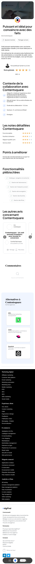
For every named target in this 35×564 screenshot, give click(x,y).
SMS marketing (6, 396)
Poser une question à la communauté (14, 517)
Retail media (5, 450)
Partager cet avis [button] (23, 40)
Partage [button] (12, 250)
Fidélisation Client (7, 418)
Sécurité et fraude (7, 452)
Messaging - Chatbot (8, 421)
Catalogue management (9, 433)
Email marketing (6, 380)
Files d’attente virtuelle (8, 475)
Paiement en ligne (7, 445)
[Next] (30, 237)
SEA (3, 392)
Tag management (7, 494)
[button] (9, 560)
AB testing (5, 482)
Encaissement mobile (8, 470)
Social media (5, 399)
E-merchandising (6, 436)
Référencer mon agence (10, 532)
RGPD (4, 544)
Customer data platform (8, 377)
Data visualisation (7, 489)
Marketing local (6, 384)
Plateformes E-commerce (9, 448)
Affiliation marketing (7, 375)
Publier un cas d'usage (9, 534)
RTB (3, 389)
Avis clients (5, 407)
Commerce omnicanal (8, 465)
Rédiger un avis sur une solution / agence (15, 519)
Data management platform (9, 487)
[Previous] (4, 237)
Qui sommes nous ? (8, 541)
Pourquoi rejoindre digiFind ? (11, 529)
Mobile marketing (7, 387)
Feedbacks (5, 416)
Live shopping (6, 438)
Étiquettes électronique (8, 472)
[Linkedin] (4, 555)
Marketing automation (8, 382)
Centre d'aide (7, 546)
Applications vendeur (8, 463)
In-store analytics (7, 492)
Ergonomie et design (8, 414)
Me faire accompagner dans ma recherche (15, 515)
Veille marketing (6, 497)
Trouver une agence (9, 523)
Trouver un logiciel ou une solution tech (14, 521)
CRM (3, 411)
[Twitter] (8, 555)
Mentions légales (8, 542)
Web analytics (6, 499)
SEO (3, 394)
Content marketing (7, 409)
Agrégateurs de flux (7, 431)
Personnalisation (6, 423)
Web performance (7, 455)
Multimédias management (9, 443)
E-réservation (6, 467)
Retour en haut (11, 550)
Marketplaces (6, 441)
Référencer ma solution (10, 531)
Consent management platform (11, 485)
